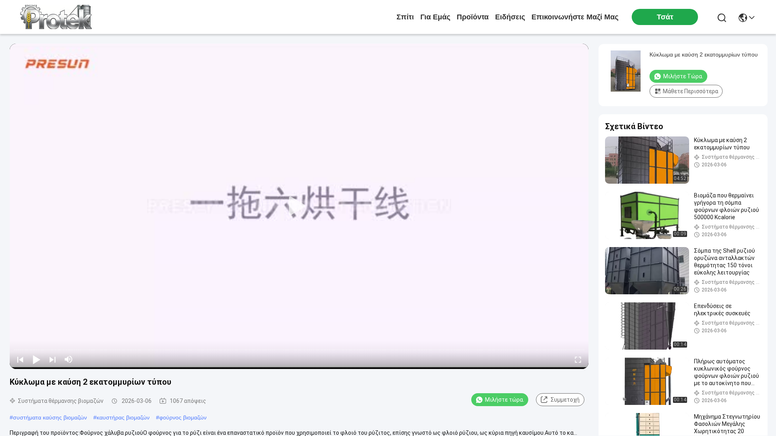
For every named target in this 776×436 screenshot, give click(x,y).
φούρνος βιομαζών (183, 417)
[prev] (20, 359)
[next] (52, 359)
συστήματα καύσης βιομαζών (50, 417)
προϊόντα (473, 17)
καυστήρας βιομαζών (123, 417)
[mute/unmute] (69, 359)
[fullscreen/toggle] (578, 359)
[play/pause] (36, 359)
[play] (299, 206)
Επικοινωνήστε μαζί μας (574, 17)
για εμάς (435, 17)
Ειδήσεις (510, 17)
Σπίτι (405, 17)
